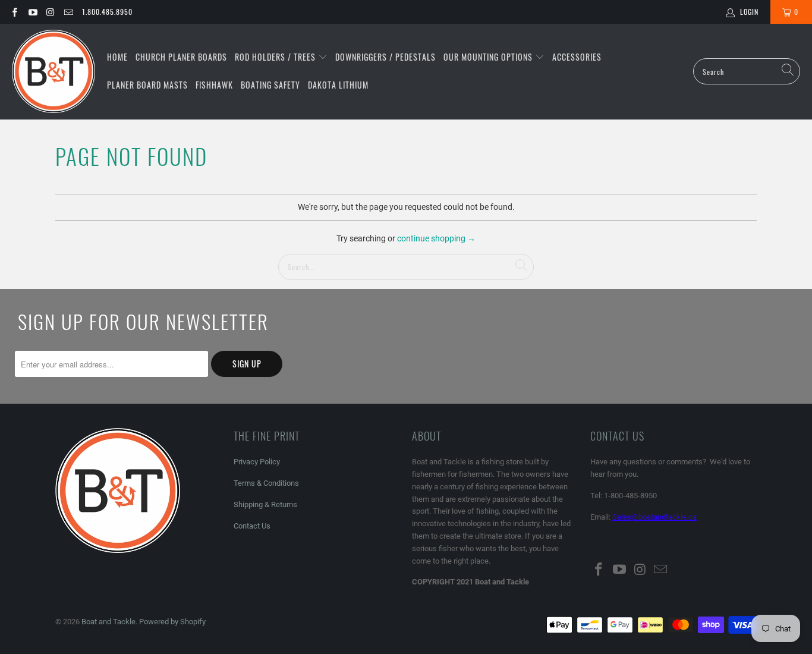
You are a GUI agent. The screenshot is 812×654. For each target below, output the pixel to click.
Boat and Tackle (108, 621)
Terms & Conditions (266, 483)
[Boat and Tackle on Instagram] (50, 12)
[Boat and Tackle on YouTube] (32, 12)
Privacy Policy (257, 461)
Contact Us (252, 525)
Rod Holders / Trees (276, 57)
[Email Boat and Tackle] (68, 12)
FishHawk (214, 84)
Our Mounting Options (489, 57)
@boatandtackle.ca (664, 516)
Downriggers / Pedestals (385, 57)
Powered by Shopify (172, 621)
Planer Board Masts (147, 84)
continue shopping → (436, 238)
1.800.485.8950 (107, 12)
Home (117, 57)
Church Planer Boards (181, 57)
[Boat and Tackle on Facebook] (14, 12)
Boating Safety (270, 84)
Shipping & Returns (265, 504)
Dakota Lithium (338, 84)
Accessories (577, 57)
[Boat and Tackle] (53, 72)
